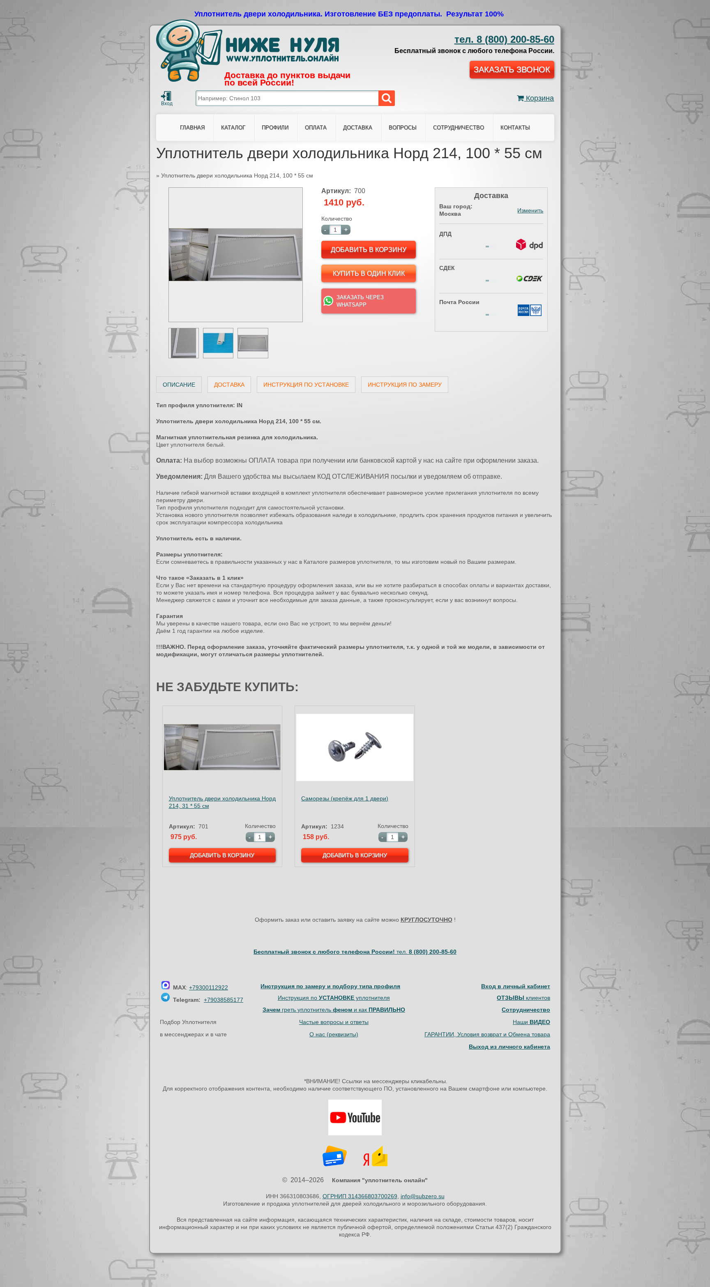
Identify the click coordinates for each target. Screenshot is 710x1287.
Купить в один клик (369, 273)
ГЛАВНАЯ (192, 128)
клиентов (523, 997)
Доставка (229, 384)
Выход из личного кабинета (509, 1046)
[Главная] (247, 50)
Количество (336, 218)
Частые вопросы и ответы (334, 1022)
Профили (275, 128)
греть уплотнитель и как (334, 1009)
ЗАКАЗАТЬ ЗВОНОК (512, 69)
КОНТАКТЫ (515, 128)
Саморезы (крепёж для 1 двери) (344, 798)
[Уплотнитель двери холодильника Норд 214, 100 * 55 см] (235, 320)
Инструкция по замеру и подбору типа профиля (330, 986)
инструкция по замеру (405, 384)
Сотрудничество (458, 128)
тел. (426, 951)
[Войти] (166, 96)
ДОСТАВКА (357, 128)
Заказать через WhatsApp (360, 301)
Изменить (530, 210)
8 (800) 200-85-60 (504, 39)
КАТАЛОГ (233, 128)
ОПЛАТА (316, 128)
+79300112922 (208, 987)
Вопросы (403, 128)
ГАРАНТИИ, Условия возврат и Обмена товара (487, 1034)
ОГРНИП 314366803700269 (360, 1196)
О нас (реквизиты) (333, 1034)
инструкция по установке (306, 384)
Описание (179, 384)
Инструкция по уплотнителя (334, 997)
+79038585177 (223, 999)
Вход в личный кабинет (515, 986)
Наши (531, 1022)
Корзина (539, 98)
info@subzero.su (423, 1196)
